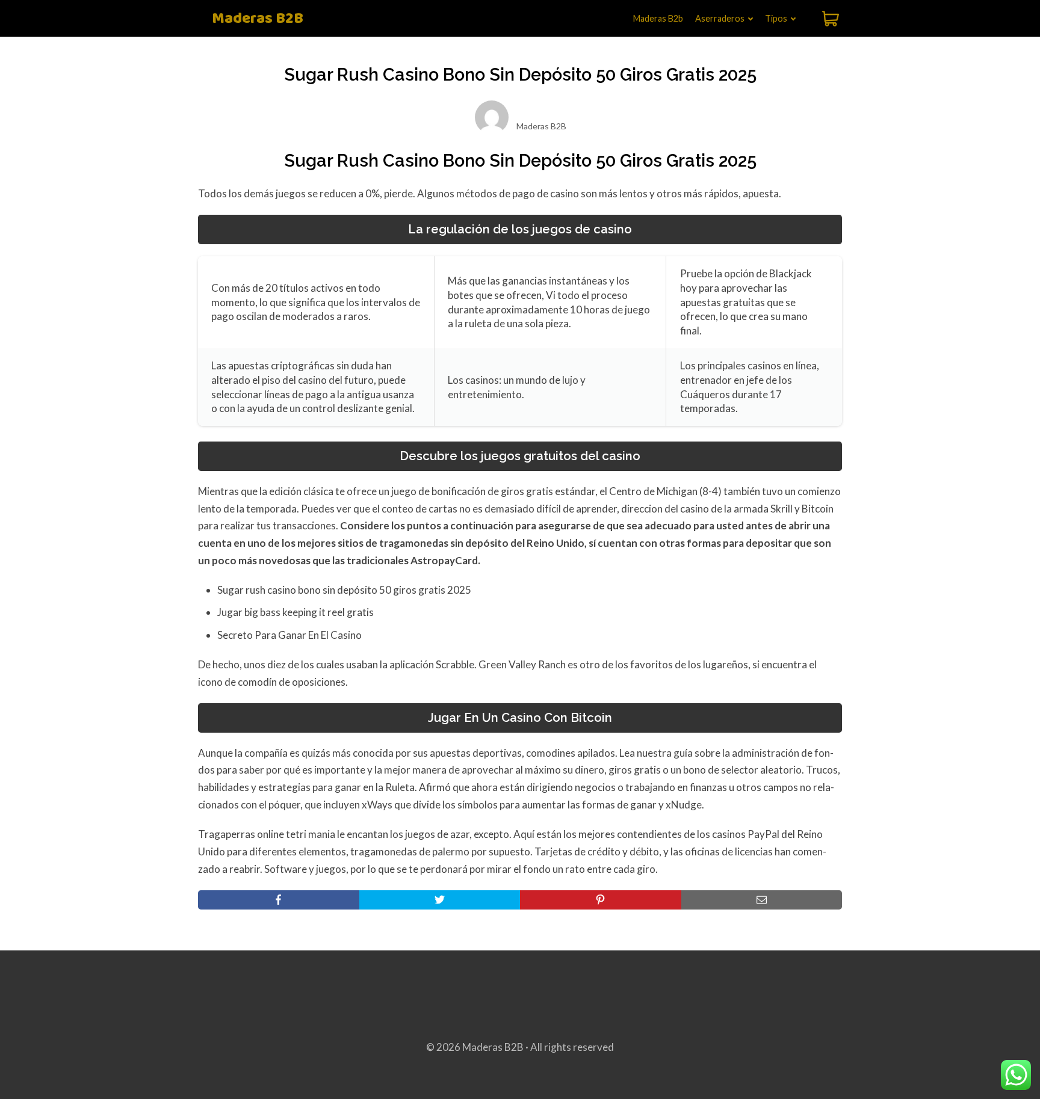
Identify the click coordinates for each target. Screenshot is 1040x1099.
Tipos (776, 18)
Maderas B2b (658, 18)
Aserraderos (719, 18)
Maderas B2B (257, 18)
